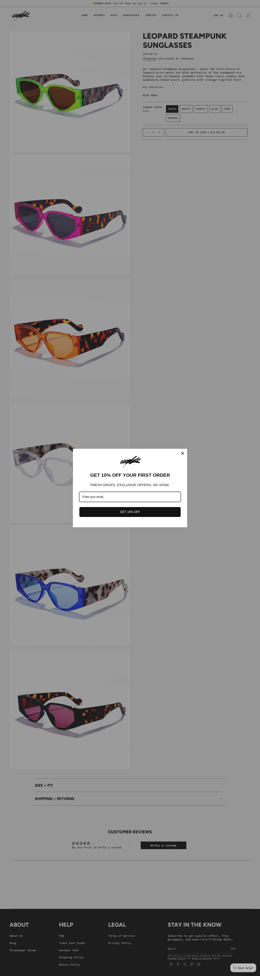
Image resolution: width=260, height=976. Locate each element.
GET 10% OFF (130, 512)
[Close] (182, 453)
